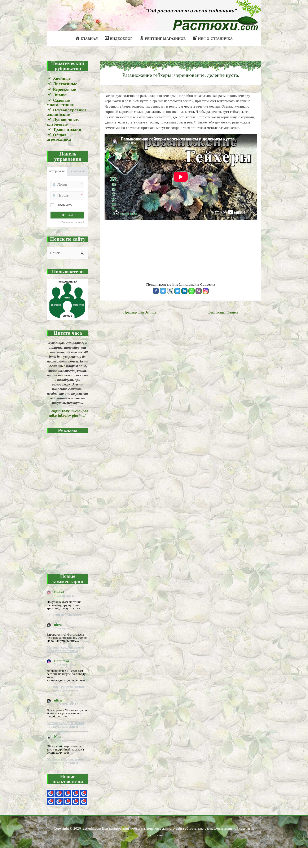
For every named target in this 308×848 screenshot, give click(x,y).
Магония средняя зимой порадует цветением (65, 649)
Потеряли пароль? (72, 222)
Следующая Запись (225, 312)
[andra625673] (59, 793)
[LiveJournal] (170, 291)
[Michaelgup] (67, 793)
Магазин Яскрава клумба (66, 615)
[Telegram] (177, 291)
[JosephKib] (50, 793)
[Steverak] (50, 801)
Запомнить (63, 205)
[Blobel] (75, 793)
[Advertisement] (67, 501)
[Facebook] (156, 291)
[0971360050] (59, 801)
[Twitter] (163, 291)
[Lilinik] (83, 801)
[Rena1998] (67, 801)
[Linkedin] (184, 291)
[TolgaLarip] (75, 801)
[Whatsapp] (191, 291)
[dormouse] (83, 793)
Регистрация (77, 171)
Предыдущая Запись (137, 312)
